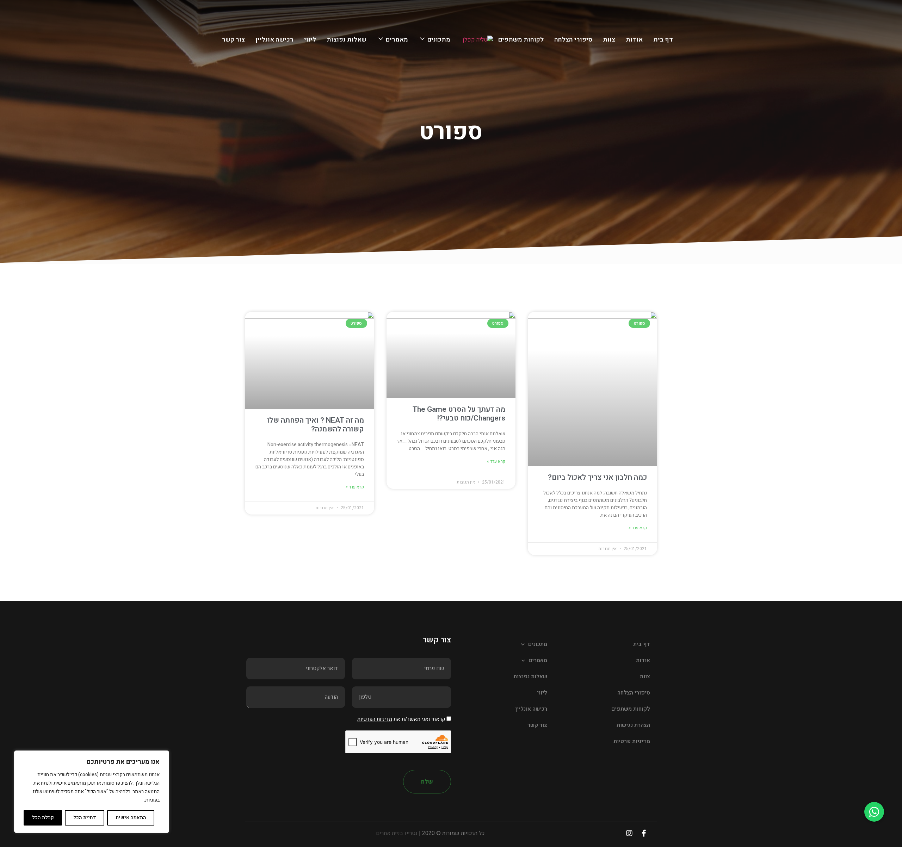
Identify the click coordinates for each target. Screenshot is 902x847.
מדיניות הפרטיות (374, 719)
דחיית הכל (84, 817)
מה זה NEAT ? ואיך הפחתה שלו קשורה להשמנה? (315, 425)
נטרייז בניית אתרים (397, 833)
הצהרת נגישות (633, 725)
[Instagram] (629, 833)
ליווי (310, 39)
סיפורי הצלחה (573, 39)
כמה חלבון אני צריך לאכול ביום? (597, 477)
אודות (634, 39)
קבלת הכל (43, 817)
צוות (609, 39)
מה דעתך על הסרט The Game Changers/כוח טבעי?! (459, 414)
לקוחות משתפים (521, 39)
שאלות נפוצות (346, 39)
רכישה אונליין (274, 39)
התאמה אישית (131, 817)
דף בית (663, 39)
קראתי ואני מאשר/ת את (401, 719)
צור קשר (233, 39)
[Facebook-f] (643, 833)
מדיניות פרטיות (631, 741)
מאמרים (397, 39)
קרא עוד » (638, 528)
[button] (874, 812)
